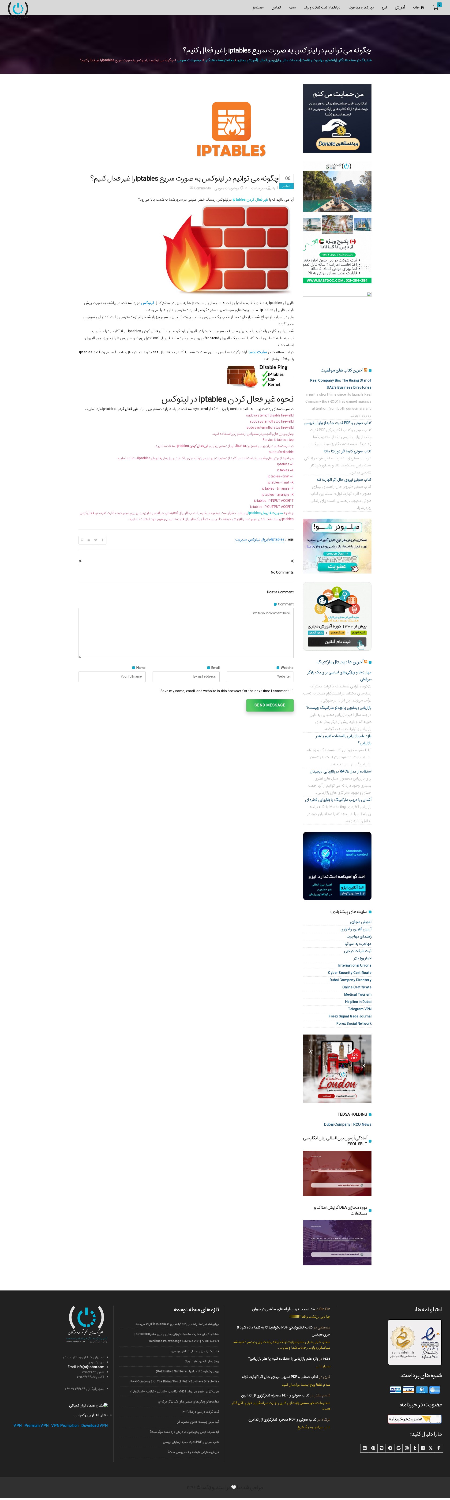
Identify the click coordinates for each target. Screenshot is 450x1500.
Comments (202, 188)
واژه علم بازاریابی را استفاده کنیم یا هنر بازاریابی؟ (283, 1358)
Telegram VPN (359, 1009)
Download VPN (94, 1426)
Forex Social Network (354, 1024)
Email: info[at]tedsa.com (86, 1367)
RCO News (362, 1124)
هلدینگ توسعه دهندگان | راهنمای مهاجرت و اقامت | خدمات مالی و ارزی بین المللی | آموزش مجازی (304, 60)
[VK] (381, 1448)
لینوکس (253, 539)
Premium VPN (36, 1426)
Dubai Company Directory (351, 980)
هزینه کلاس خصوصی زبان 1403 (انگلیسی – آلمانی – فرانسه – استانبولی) (174, 1391)
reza (326, 1358)
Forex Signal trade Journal (350, 1016)
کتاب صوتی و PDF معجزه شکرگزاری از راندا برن (275, 1395)
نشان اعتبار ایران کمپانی (91, 1415)
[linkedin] (364, 1448)
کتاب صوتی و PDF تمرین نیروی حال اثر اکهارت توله (280, 1377)
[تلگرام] (390, 1448)
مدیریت (241, 539)
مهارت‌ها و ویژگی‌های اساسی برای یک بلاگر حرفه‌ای (188, 1401)
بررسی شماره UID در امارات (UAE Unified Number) (187, 1371)
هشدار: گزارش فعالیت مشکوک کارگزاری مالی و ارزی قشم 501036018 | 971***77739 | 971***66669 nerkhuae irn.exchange (177, 1337)
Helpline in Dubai (358, 1002)
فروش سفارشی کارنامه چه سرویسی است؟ (193, 1452)
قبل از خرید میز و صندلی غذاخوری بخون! (194, 1351)
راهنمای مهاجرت (359, 936)
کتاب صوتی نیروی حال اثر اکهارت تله (344, 480)
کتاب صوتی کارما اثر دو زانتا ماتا (347, 451)
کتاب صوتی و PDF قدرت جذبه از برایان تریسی (338, 423)
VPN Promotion (65, 1426)
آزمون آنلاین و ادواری (356, 929)
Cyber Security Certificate (349, 973)
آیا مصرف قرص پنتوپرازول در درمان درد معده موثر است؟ (184, 1432)
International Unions (354, 965)
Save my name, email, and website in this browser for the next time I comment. (224, 691)
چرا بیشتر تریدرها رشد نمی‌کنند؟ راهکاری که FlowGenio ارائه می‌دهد (177, 1324)
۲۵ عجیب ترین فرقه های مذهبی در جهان (283, 1309)
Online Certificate (356, 987)
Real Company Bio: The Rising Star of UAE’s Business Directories (175, 1381)
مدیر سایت (259, 188)
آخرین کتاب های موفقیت (342, 370)
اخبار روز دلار (362, 958)
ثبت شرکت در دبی (358, 951)
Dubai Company (337, 1124)
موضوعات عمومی (189, 60)
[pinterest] (373, 1448)
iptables (277, 539)
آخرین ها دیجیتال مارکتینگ (340, 662)
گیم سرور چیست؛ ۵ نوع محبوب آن (197, 1422)
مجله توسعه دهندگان (219, 60)
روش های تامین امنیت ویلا (202, 1361)
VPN (18, 1426)
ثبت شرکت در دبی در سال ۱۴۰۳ (200, 1412)
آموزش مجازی (361, 922)
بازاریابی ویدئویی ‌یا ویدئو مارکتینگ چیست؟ (339, 708)
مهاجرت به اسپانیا (358, 944)
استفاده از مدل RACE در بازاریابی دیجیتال (340, 771)
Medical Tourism (358, 995)
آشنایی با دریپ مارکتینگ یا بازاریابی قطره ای (338, 800)
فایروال (266, 539)
